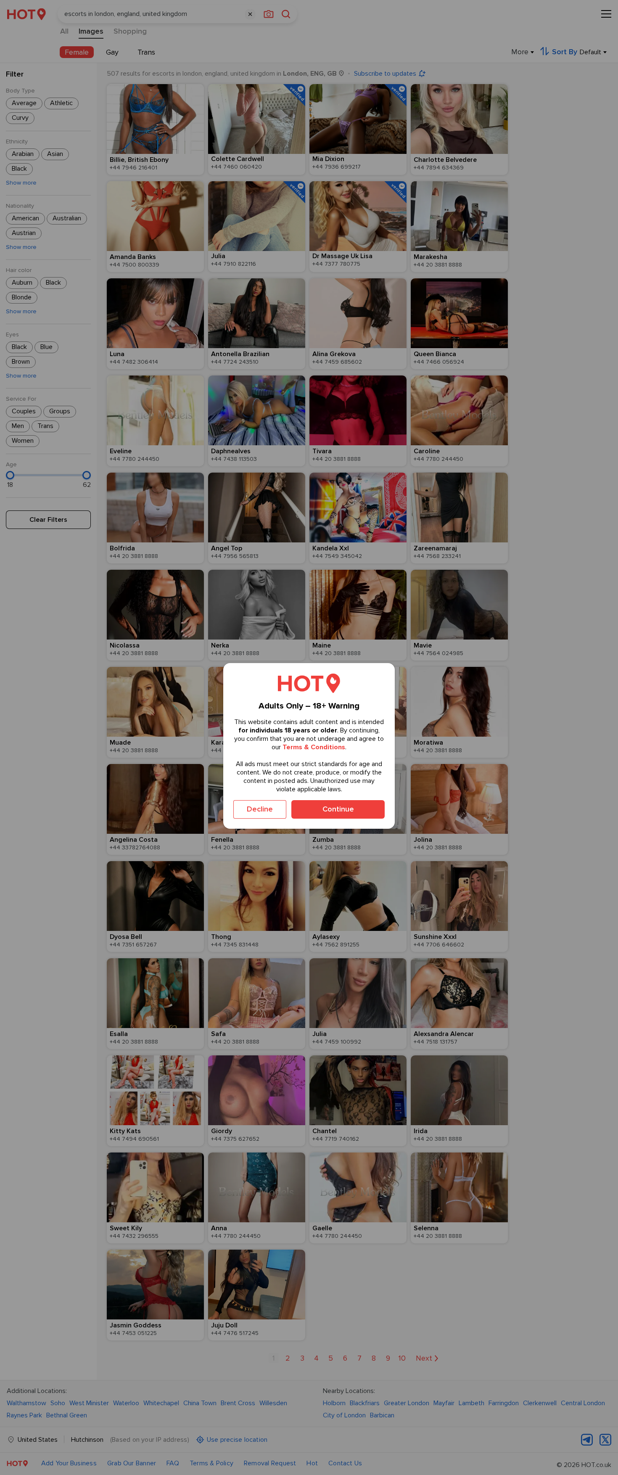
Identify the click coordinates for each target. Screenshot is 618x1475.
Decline (260, 809)
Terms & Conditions (314, 747)
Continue (338, 809)
